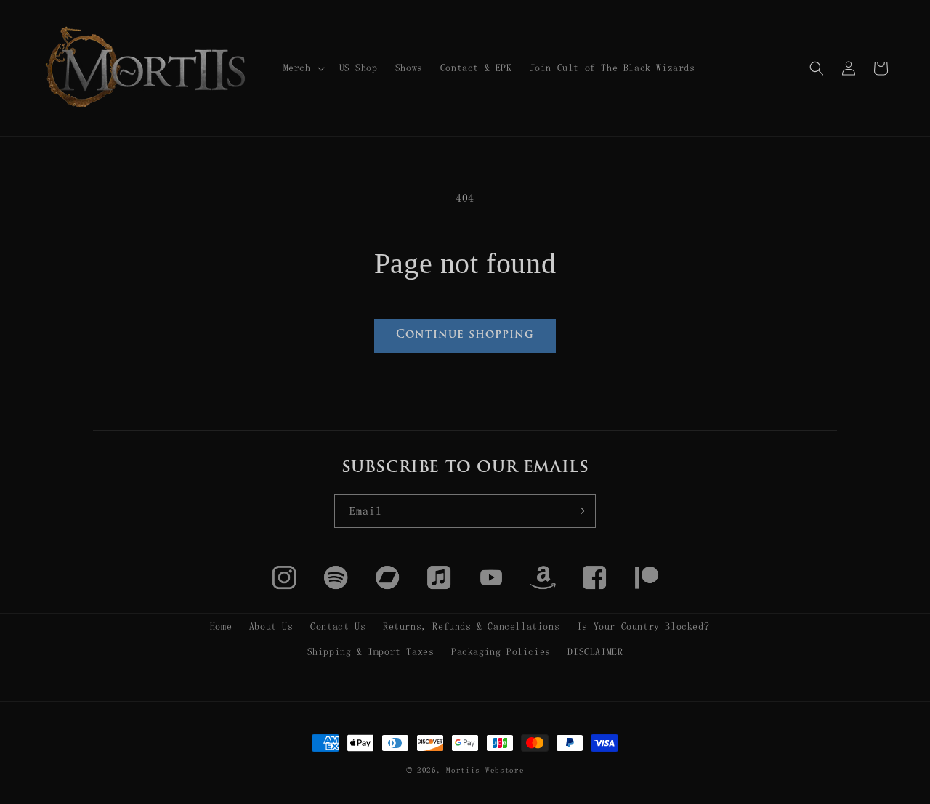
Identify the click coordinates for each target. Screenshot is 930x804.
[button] (303, 67)
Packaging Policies (501, 651)
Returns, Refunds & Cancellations (471, 626)
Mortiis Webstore (485, 770)
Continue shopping (465, 335)
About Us (271, 626)
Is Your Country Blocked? (643, 626)
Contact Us (337, 626)
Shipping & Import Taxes (370, 651)
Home (221, 626)
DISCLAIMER (595, 651)
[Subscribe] (579, 511)
